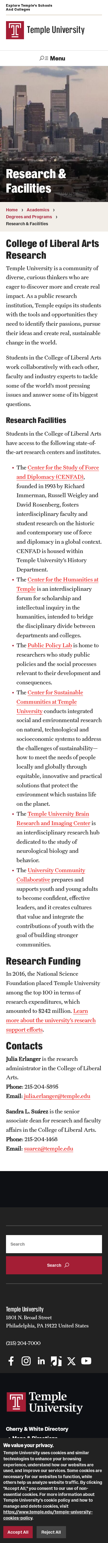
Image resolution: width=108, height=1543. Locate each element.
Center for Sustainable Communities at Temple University (49, 701)
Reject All (51, 1532)
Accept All (18, 1532)
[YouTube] (86, 1361)
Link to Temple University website (45, 1403)
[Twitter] (71, 1361)
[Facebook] (11, 1361)
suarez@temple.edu (48, 1148)
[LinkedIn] (41, 1361)
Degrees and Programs (29, 216)
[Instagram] (26, 1361)
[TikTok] (56, 1361)
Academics (38, 210)
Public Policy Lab (50, 645)
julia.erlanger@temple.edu (57, 1096)
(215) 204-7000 (23, 1343)
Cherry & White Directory (37, 1429)
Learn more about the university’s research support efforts (51, 1019)
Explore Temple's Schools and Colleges (29, 7)
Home (12, 210)
